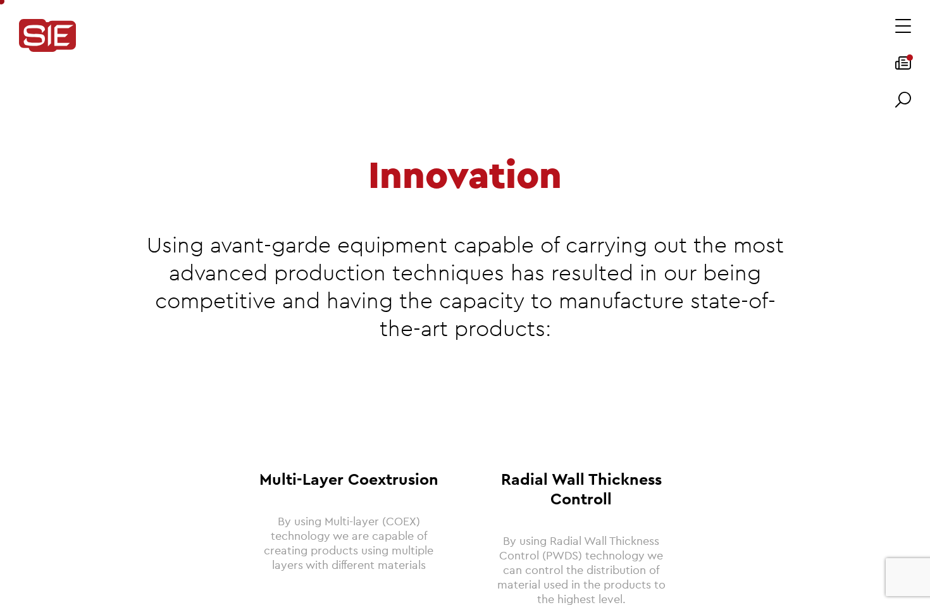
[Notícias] (903, 67)
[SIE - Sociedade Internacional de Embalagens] (47, 36)
